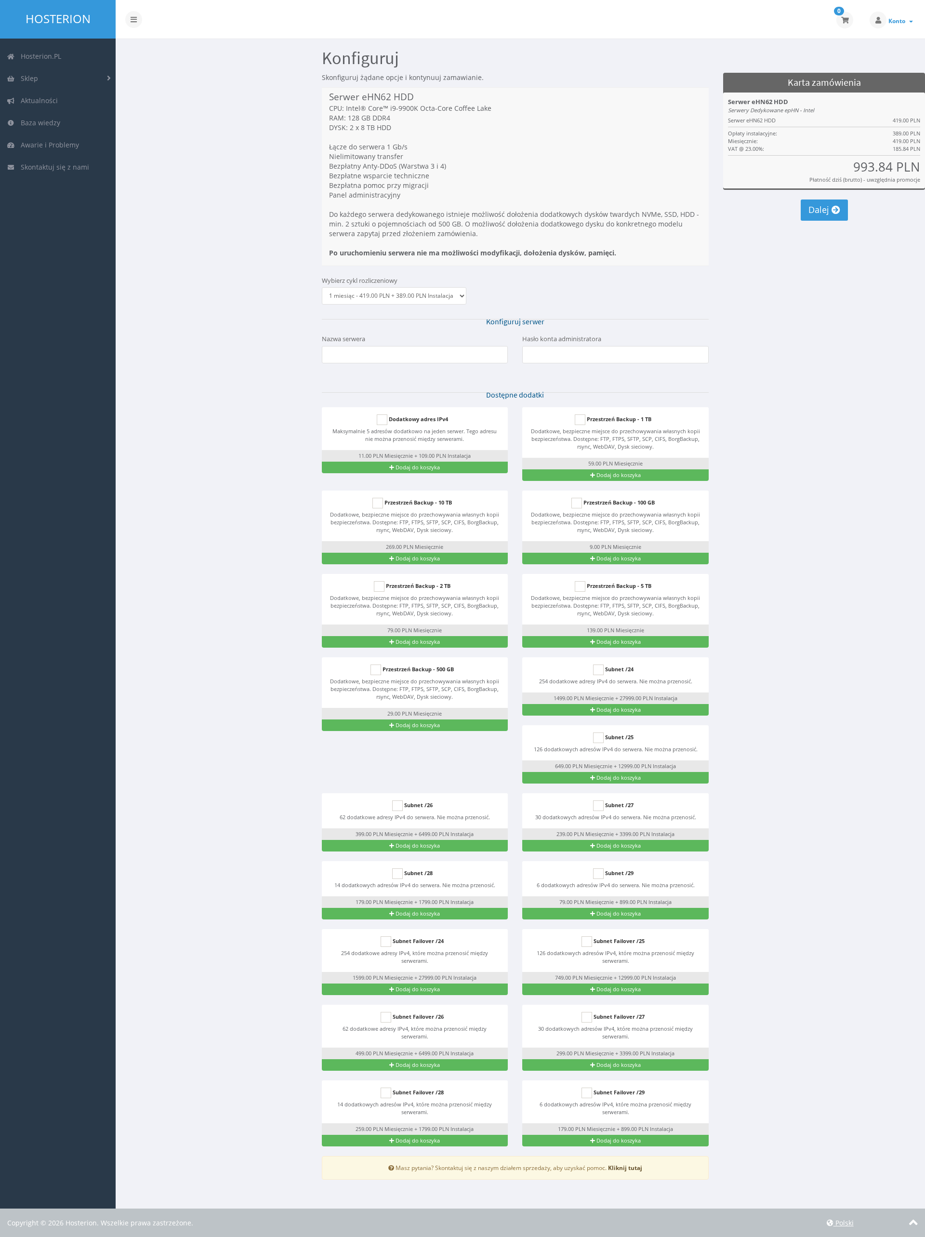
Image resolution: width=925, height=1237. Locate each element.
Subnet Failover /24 (417, 940)
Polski (843, 1222)
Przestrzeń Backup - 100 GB (618, 502)
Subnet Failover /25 (618, 940)
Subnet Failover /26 (417, 1016)
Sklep (27, 78)
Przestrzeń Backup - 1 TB (618, 419)
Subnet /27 (619, 805)
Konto (898, 21)
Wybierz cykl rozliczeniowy (359, 280)
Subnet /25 (619, 737)
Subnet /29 (619, 873)
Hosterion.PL (39, 56)
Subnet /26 (418, 805)
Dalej (820, 209)
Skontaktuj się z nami (53, 167)
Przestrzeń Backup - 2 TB (417, 585)
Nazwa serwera (343, 338)
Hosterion (58, 19)
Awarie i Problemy (48, 144)
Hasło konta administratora (561, 338)
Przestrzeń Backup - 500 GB (417, 669)
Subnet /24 (619, 669)
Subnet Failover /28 (417, 1092)
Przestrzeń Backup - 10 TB (417, 502)
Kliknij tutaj (625, 1167)
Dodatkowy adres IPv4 (417, 419)
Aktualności (37, 100)
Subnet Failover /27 (618, 1016)
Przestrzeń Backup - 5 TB (618, 585)
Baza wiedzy (38, 122)
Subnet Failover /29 (618, 1092)
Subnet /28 (418, 873)
